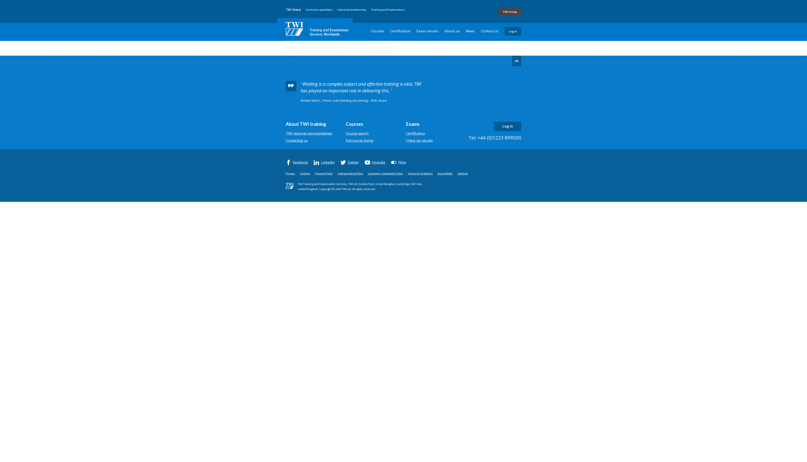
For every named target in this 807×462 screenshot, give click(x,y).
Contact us (489, 31)
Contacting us (297, 140)
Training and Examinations (388, 10)
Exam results (427, 31)
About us (452, 31)
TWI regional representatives (309, 133)
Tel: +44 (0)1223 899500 (494, 137)
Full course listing (359, 140)
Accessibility (445, 173)
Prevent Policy (324, 173)
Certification (400, 31)
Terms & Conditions (420, 173)
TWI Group (510, 12)
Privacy (290, 173)
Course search (357, 133)
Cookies (305, 173)
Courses (377, 31)
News (470, 31)
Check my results (419, 140)
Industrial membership (351, 10)
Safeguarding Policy (350, 173)
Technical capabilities (319, 10)
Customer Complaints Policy (385, 173)
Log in (513, 31)
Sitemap (463, 173)
